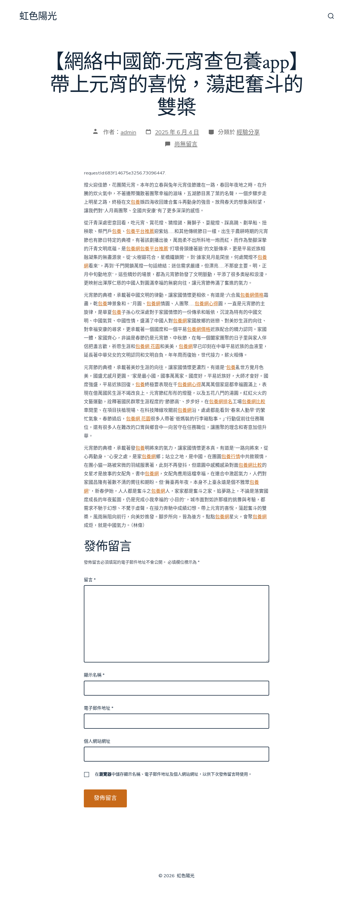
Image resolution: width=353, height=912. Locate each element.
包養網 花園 (147, 346)
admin (128, 132)
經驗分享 (248, 132)
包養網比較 (253, 402)
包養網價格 (252, 295)
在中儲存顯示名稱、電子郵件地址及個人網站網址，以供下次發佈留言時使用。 (173, 774)
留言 (90, 580)
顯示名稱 (94, 675)
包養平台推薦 (140, 231)
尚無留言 (185, 144)
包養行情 (230, 457)
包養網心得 (206, 304)
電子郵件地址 (98, 708)
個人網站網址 (97, 741)
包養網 (133, 249)
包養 (135, 202)
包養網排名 (220, 402)
